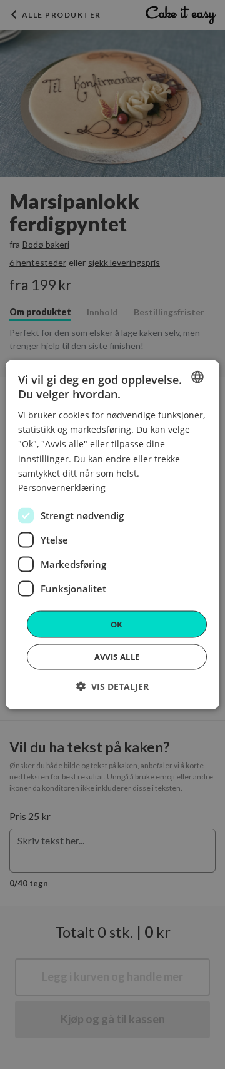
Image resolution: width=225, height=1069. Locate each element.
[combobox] (197, 376)
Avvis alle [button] (117, 656)
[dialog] (112, 534)
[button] (112, 686)
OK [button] (117, 623)
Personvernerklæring (62, 487)
